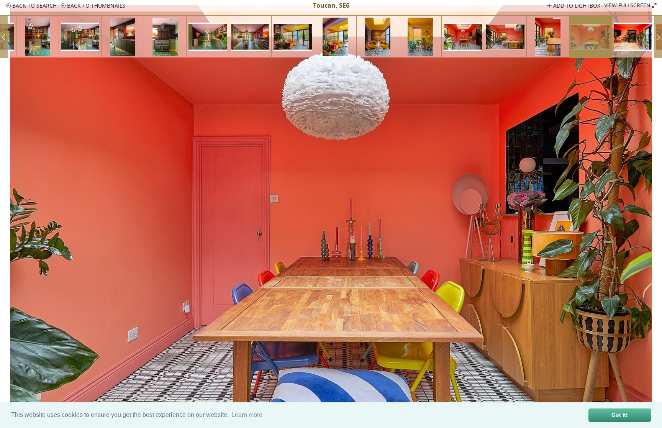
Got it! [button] (619, 415)
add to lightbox (576, 5)
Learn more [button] (246, 415)
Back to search (34, 5)
